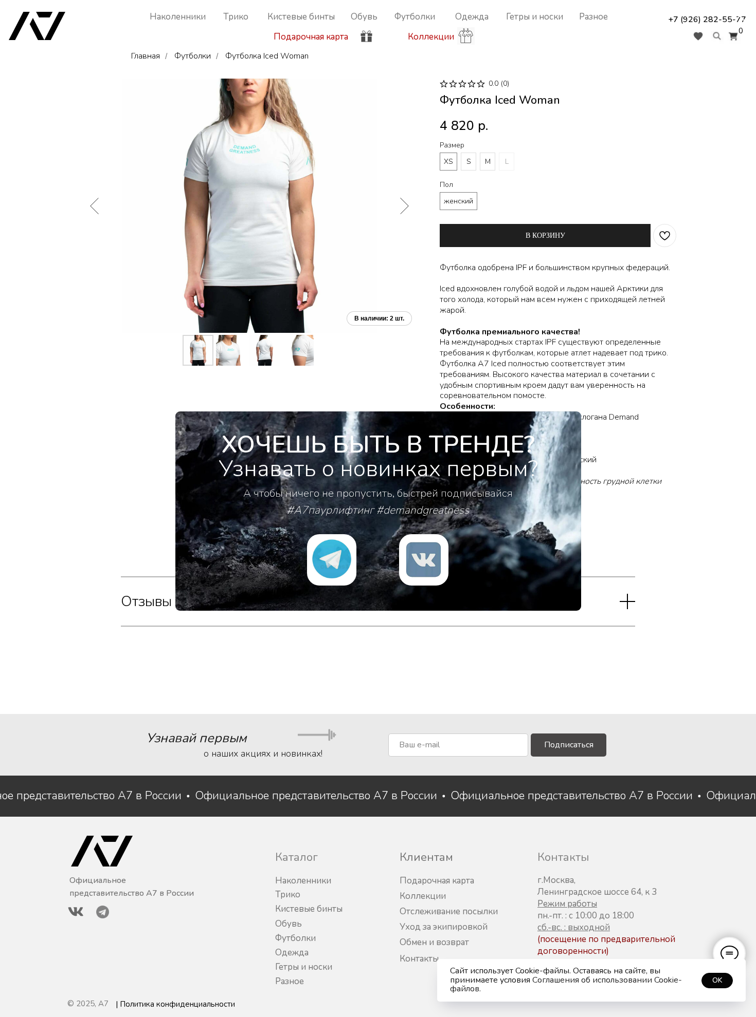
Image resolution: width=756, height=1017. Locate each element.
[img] (423, 560)
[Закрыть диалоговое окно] (740, 16)
